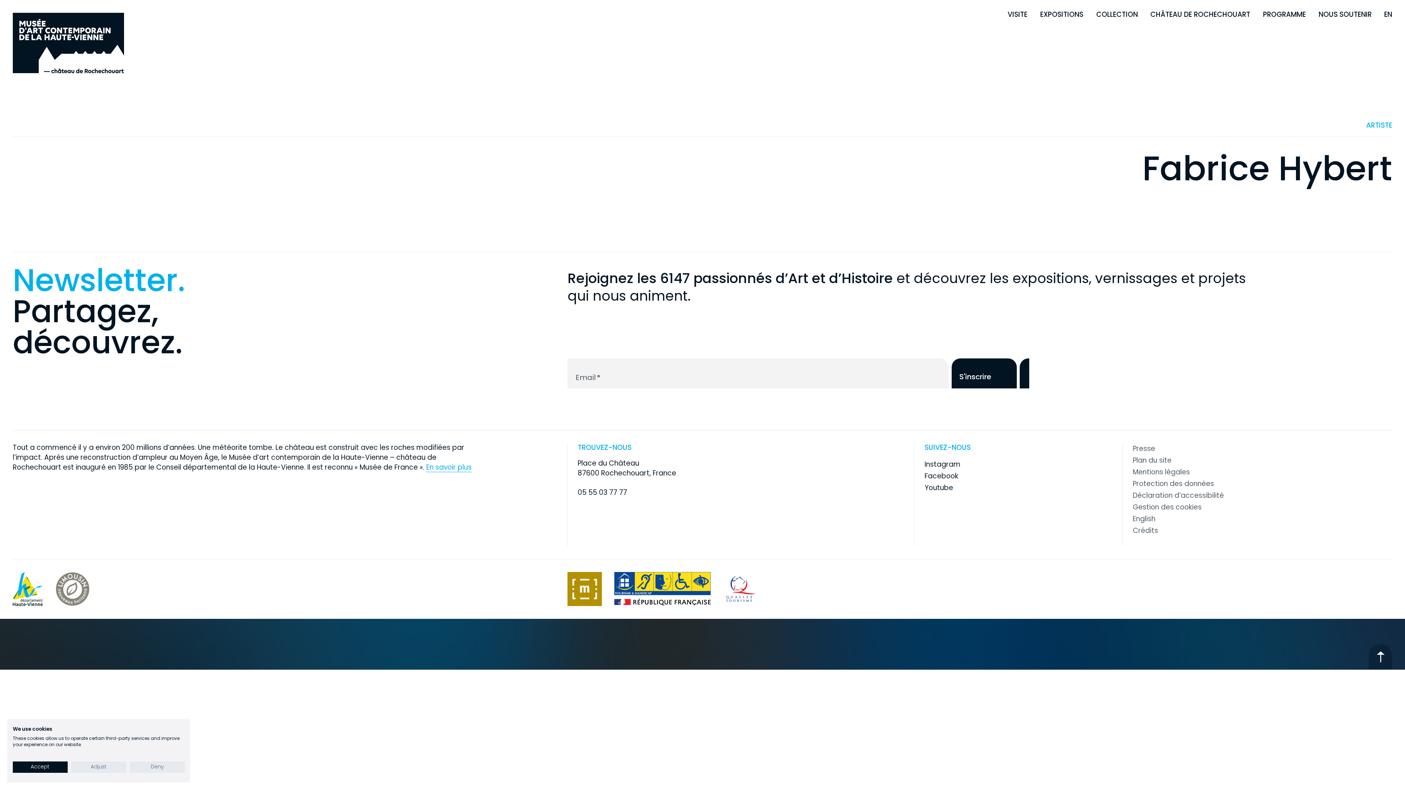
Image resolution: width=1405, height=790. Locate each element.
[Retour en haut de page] (1380, 656)
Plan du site (1152, 460)
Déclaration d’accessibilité (1178, 495)
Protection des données (1173, 484)
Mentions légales (1161, 472)
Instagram (942, 464)
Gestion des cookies (1167, 507)
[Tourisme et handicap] (662, 589)
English (1144, 519)
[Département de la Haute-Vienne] (28, 589)
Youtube (939, 488)
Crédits (1145, 530)
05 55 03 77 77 (602, 492)
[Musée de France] (584, 589)
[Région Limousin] (73, 589)
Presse (1144, 449)
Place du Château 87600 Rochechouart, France (627, 468)
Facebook (941, 476)
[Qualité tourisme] (741, 589)
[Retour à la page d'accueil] (68, 43)
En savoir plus (449, 467)
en (1388, 14)
